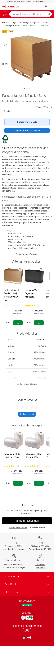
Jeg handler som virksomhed (27, 130)
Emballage (24, 22)
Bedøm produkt (27, 414)
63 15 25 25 (46, 549)
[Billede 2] (27, 88)
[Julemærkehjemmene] (23, 618)
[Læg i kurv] (18, 322)
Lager (14, 22)
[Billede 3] (29, 88)
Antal (8, 322)
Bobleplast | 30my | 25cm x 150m (34, 456)
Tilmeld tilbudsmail (27, 520)
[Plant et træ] (29, 618)
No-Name (42, 346)
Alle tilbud (40, 567)
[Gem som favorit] (20, 269)
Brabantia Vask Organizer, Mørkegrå (32, 293)
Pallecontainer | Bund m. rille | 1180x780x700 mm (11, 295)
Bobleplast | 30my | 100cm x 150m (13, 456)
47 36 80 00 (44, 546)
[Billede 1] (24, 88)
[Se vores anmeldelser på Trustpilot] (27, 605)
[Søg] (49, 14)
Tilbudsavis (40, 564)
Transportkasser (12, 25)
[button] (8, 31)
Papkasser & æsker (40, 22)
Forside (5, 22)
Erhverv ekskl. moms (18, 528)
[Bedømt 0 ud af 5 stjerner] (9, 305)
